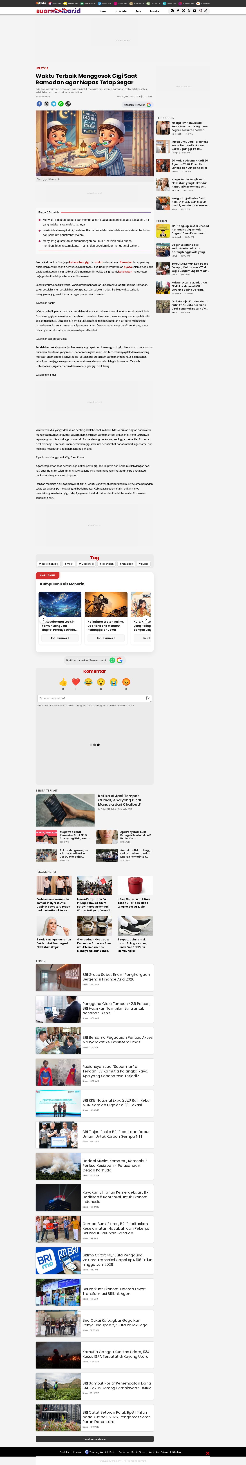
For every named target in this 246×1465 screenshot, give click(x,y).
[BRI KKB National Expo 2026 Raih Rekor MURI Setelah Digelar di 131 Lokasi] (58, 1115)
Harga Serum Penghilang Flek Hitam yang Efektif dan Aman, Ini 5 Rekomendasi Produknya (189, 183)
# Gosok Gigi (86, 563)
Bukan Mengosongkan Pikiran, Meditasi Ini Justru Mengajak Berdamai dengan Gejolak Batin (74, 853)
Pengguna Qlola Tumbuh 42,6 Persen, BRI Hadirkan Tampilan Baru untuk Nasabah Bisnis (116, 1008)
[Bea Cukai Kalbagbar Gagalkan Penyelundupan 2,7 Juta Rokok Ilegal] (58, 1335)
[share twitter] (46, 105)
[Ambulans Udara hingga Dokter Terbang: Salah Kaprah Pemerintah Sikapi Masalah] (107, 860)
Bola (138, 11)
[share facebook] (39, 105)
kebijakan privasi (159, 1452)
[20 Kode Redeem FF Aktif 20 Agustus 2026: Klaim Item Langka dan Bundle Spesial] (163, 170)
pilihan (161, 221)
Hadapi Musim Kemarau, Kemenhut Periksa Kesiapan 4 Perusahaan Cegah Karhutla (114, 1166)
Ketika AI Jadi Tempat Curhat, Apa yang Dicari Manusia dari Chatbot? (120, 800)
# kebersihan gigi (49, 563)
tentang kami (98, 1452)
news (174, 209)
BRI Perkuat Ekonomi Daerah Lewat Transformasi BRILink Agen (114, 1291)
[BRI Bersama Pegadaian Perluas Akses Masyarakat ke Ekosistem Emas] (58, 1052)
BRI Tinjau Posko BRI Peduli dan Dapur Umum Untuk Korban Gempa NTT (116, 1134)
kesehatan (125, 271)
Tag (94, 558)
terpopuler (165, 118)
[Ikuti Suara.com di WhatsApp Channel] (112, 660)
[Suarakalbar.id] (58, 12)
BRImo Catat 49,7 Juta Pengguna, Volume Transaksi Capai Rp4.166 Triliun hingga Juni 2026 (117, 1260)
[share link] (68, 105)
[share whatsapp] (60, 105)
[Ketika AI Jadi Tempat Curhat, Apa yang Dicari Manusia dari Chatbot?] (65, 810)
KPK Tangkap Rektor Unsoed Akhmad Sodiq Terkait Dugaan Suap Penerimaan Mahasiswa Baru (190, 229)
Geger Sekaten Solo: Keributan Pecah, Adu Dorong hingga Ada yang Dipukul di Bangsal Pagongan (188, 248)
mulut (99, 262)
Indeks (154, 11)
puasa (128, 266)
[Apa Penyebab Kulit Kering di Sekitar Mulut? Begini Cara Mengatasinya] (107, 842)
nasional (176, 134)
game (175, 171)
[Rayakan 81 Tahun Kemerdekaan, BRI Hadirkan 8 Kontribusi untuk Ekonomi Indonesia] (58, 1209)
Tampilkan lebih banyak (94, 1439)
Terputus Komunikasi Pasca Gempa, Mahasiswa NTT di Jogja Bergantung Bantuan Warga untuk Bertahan (190, 267)
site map (177, 1452)
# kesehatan (106, 563)
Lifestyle (121, 11)
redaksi (64, 1452)
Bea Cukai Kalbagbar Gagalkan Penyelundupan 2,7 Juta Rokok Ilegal (115, 1322)
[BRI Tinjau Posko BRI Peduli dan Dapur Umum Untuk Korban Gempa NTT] (58, 1146)
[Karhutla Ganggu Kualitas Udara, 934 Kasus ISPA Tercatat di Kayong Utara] (58, 1366)
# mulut (68, 563)
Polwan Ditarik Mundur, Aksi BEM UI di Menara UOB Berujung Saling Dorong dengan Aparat (190, 286)
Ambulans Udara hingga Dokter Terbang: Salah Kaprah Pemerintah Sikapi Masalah (136, 853)
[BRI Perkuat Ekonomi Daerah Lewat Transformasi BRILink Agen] (58, 1303)
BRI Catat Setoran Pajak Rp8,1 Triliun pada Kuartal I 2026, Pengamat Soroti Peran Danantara (116, 1417)
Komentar (94, 671)
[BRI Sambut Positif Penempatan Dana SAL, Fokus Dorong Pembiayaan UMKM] (58, 1398)
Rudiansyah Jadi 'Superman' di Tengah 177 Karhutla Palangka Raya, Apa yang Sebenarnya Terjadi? (115, 1071)
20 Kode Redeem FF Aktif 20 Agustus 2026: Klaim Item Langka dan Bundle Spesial (190, 164)
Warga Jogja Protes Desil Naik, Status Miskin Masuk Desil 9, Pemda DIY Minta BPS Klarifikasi (190, 202)
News (103, 11)
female (175, 190)
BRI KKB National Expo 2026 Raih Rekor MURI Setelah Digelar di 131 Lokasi (116, 1102)
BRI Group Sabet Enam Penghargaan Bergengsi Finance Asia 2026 (116, 977)
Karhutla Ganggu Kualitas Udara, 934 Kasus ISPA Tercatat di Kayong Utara (115, 1354)
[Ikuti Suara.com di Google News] (119, 660)
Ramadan (126, 262)
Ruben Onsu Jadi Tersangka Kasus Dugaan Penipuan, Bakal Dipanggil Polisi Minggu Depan (190, 145)
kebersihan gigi (79, 262)
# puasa (144, 563)
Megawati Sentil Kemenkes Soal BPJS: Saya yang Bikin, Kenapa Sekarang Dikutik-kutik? (76, 835)
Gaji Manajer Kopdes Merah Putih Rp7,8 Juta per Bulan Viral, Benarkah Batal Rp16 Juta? (190, 305)
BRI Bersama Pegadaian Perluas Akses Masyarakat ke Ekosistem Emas (117, 1039)
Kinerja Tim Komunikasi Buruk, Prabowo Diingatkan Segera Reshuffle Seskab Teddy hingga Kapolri (190, 126)
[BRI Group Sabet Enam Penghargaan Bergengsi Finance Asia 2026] (58, 989)
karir (112, 1452)
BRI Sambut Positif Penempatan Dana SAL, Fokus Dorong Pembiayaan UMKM (116, 1385)
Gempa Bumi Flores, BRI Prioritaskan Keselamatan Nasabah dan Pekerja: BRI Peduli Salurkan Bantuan (115, 1228)
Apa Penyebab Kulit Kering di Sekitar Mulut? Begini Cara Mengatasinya (135, 835)
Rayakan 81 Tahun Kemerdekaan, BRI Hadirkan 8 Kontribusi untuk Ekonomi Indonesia (115, 1197)
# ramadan (126, 563)
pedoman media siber (132, 1452)
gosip (175, 153)
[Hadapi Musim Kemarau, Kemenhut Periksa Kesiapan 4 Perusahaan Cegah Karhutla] (58, 1178)
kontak (77, 1452)
